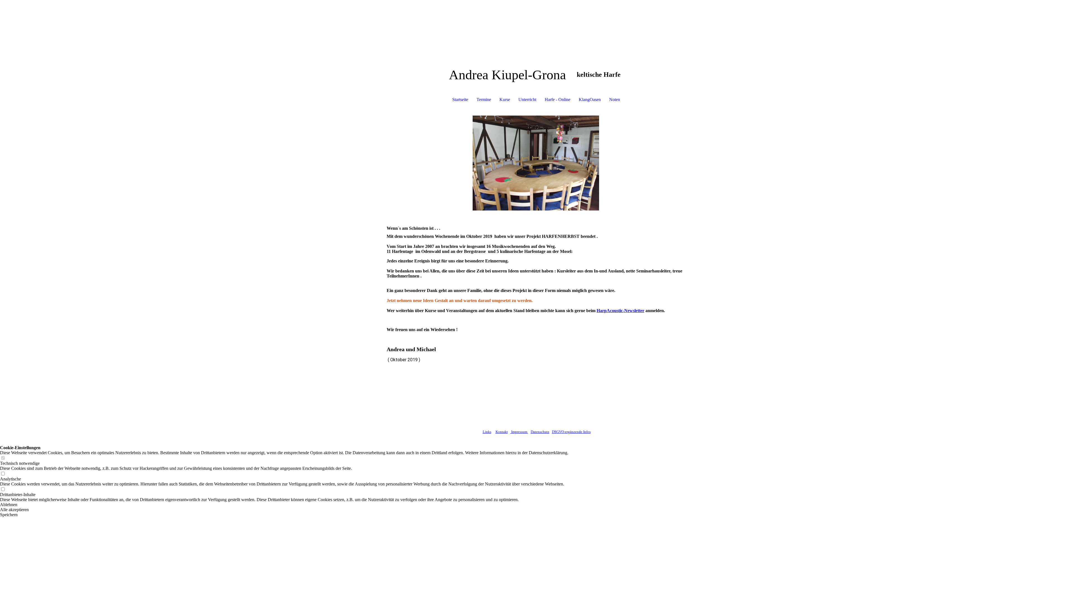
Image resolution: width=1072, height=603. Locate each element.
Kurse (504, 99)
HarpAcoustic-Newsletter (620, 310)
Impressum (519, 432)
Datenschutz (540, 432)
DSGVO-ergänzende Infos (571, 432)
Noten (614, 99)
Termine (484, 99)
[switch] (3, 458)
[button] (284, 504)
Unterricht (527, 99)
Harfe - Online (557, 99)
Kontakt (502, 432)
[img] (536, 163)
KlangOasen (590, 99)
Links (487, 432)
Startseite (460, 99)
